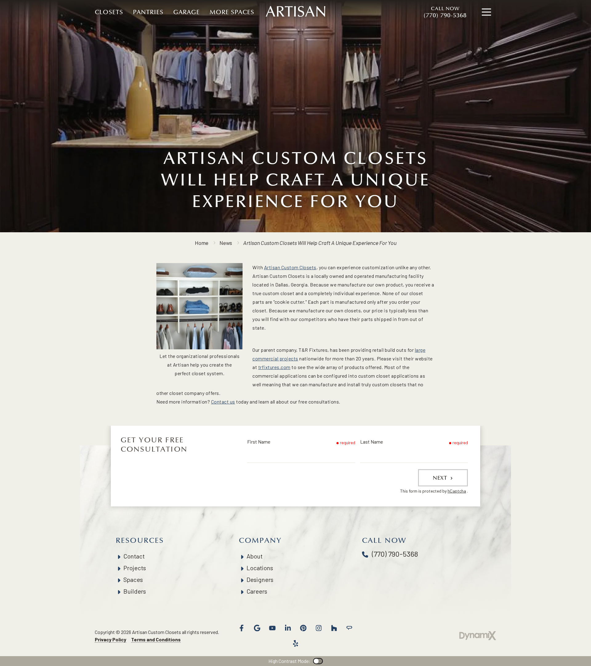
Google (257, 628)
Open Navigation (486, 12)
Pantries (148, 12)
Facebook (241, 628)
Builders (134, 591)
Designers (260, 579)
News (225, 242)
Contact (134, 556)
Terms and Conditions (156, 639)
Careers (257, 591)
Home (201, 242)
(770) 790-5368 (445, 12)
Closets (109, 12)
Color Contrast (318, 661)
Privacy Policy (110, 639)
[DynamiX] (477, 636)
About (255, 556)
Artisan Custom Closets (290, 267)
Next (441, 477)
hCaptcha (457, 490)
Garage (186, 12)
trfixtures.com (274, 367)
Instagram (318, 628)
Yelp (295, 643)
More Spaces (232, 12)
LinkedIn (288, 628)
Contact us (223, 401)
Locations (260, 567)
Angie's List (349, 628)
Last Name (371, 442)
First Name (258, 442)
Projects (134, 567)
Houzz (334, 628)
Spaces (133, 579)
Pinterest (303, 628)
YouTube (272, 628)
